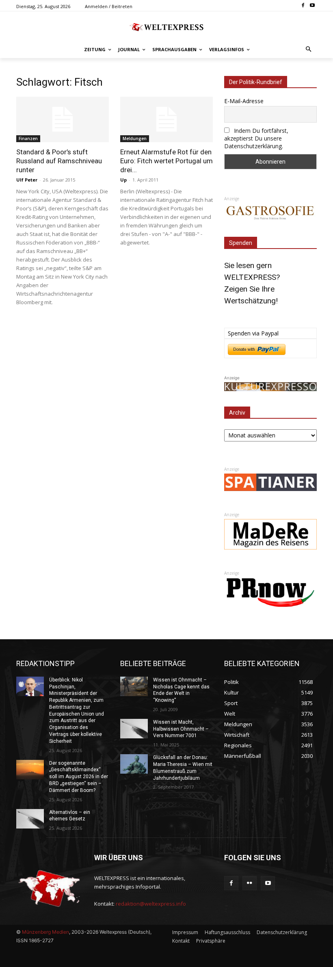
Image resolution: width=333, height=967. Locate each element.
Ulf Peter (26, 180)
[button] (309, 49)
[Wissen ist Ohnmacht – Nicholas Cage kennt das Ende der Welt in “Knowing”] (134, 686)
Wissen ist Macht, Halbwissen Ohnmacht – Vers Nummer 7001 (181, 729)
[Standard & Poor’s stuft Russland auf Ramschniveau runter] (62, 120)
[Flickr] (249, 883)
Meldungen (135, 138)
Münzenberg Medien (45, 932)
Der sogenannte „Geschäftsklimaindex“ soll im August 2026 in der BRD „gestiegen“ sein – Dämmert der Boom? (78, 776)
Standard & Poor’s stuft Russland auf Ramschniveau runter (59, 161)
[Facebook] (302, 6)
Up (123, 180)
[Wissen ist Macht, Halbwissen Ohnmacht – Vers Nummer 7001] (134, 728)
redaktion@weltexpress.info (151, 903)
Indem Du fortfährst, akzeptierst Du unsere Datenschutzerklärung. (256, 138)
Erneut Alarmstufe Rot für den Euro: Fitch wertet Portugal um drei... (166, 161)
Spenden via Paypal (253, 333)
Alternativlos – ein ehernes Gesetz (69, 815)
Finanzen (28, 138)
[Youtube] (312, 6)
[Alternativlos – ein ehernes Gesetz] (30, 819)
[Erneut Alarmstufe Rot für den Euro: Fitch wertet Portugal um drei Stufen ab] (166, 120)
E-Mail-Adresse (244, 101)
